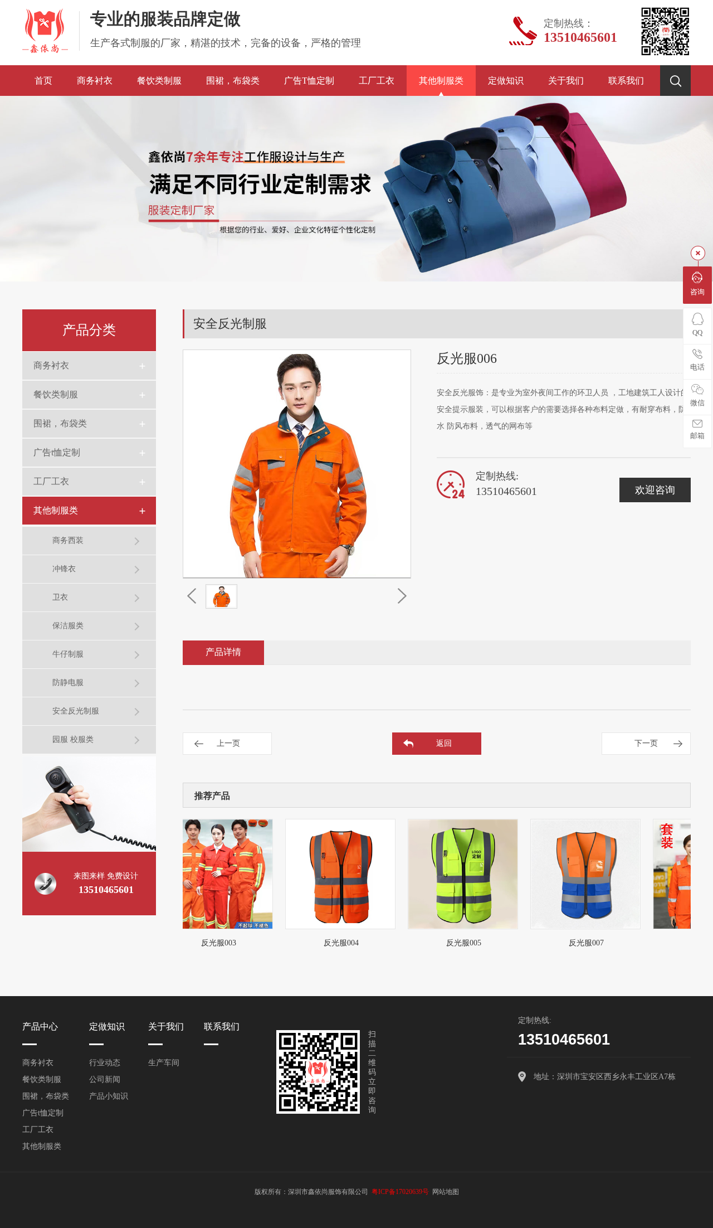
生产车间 (163, 1063)
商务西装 (68, 540)
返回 (444, 743)
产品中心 (40, 1026)
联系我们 (626, 80)
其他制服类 (441, 80)
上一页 (228, 743)
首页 (43, 80)
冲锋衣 (64, 569)
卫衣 (60, 597)
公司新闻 (104, 1079)
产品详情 (223, 652)
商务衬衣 (95, 80)
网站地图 (445, 1192)
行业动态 (104, 1063)
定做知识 (506, 80)
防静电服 (68, 682)
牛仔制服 (68, 654)
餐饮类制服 (159, 80)
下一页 (646, 743)
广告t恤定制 (309, 80)
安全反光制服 (75, 711)
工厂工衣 (376, 80)
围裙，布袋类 (233, 80)
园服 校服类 (73, 739)
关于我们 (566, 80)
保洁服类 (68, 626)
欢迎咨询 (655, 490)
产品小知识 (108, 1096)
